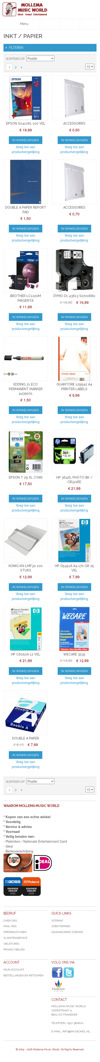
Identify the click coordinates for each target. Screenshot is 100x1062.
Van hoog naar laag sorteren (58, 58)
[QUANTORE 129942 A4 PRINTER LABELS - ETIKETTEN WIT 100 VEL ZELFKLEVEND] (74, 358)
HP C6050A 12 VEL (25, 654)
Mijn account (13, 969)
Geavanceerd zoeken (67, 932)
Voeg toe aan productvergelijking (26, 149)
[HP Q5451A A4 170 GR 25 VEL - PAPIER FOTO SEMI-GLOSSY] (74, 540)
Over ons (10, 920)
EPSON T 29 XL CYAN (25, 477)
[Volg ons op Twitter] (69, 972)
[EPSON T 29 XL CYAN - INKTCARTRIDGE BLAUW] (25, 452)
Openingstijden (15, 932)
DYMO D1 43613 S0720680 (74, 296)
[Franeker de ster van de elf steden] (74, 985)
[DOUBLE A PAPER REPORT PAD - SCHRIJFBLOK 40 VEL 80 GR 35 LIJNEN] (25, 182)
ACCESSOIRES (74, 123)
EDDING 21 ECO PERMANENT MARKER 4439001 (26, 388)
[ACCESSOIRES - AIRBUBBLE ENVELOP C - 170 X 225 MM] (74, 98)
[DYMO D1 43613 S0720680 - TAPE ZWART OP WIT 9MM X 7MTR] (74, 270)
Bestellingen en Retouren (23, 975)
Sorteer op (15, 58)
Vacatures (11, 943)
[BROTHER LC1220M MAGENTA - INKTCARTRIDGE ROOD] (25, 270)
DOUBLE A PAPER (25, 738)
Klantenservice (15, 937)
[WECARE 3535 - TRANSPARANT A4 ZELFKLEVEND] (74, 628)
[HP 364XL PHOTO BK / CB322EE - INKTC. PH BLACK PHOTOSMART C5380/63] (74, 452)
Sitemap (57, 920)
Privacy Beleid (14, 949)
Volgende (21, 67)
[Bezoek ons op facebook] (57, 972)
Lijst (90, 58)
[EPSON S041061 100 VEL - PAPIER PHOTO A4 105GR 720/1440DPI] (25, 98)
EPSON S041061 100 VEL (25, 123)
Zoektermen (60, 926)
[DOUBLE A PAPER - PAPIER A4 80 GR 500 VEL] (25, 712)
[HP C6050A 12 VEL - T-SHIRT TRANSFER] (25, 628)
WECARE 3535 (74, 654)
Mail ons (10, 926)
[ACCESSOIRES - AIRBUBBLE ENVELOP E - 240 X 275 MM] (74, 182)
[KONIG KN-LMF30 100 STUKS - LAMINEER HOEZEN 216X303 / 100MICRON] (25, 540)
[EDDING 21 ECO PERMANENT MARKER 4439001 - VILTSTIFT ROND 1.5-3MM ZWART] (25, 358)
